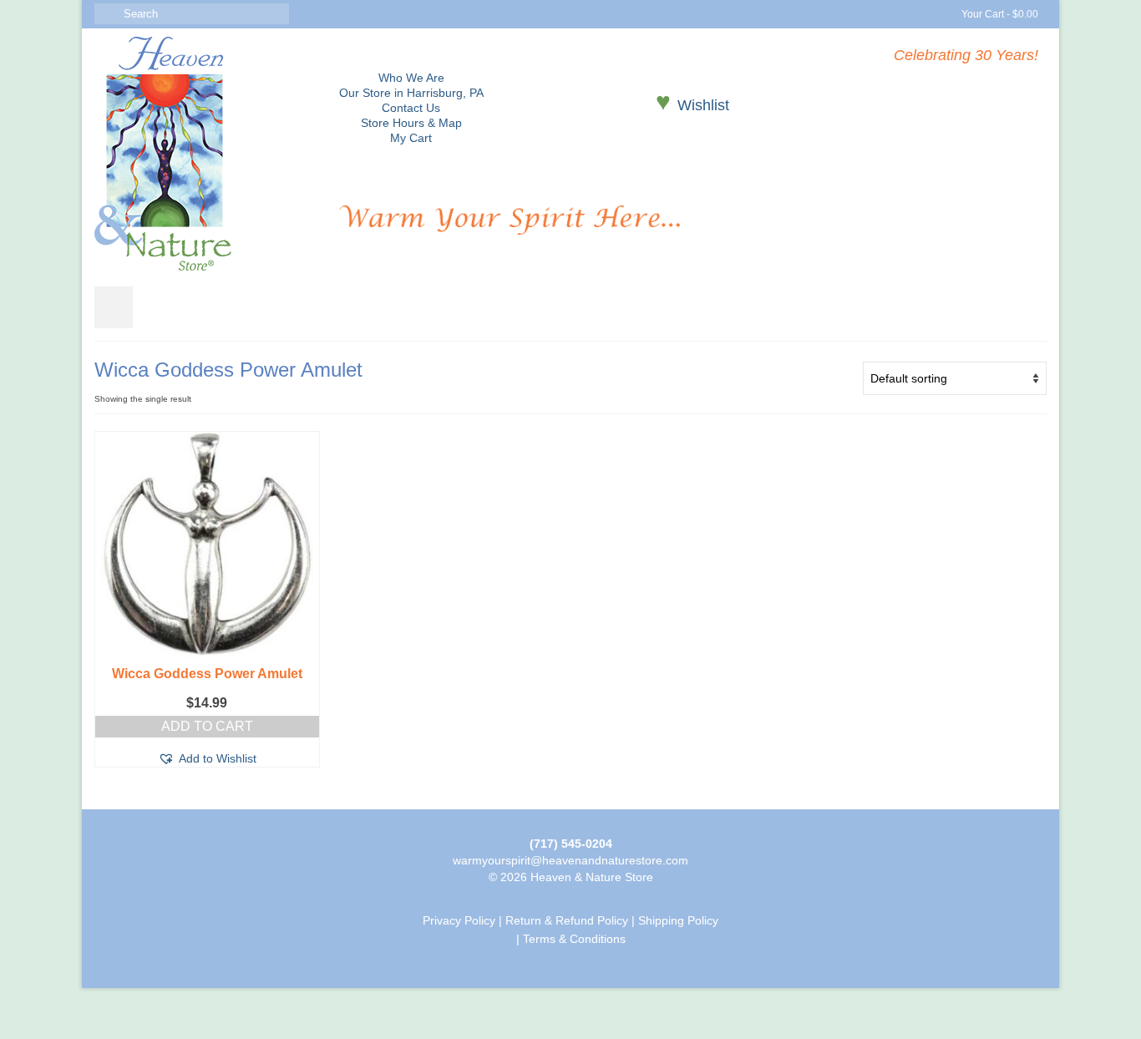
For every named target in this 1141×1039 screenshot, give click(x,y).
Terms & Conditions (574, 938)
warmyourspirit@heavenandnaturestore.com (570, 860)
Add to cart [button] (207, 726)
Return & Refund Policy (566, 920)
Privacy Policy (459, 920)
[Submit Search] (106, 13)
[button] (207, 758)
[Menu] (113, 307)
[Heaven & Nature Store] (204, 154)
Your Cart (998, 14)
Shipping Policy (678, 920)
